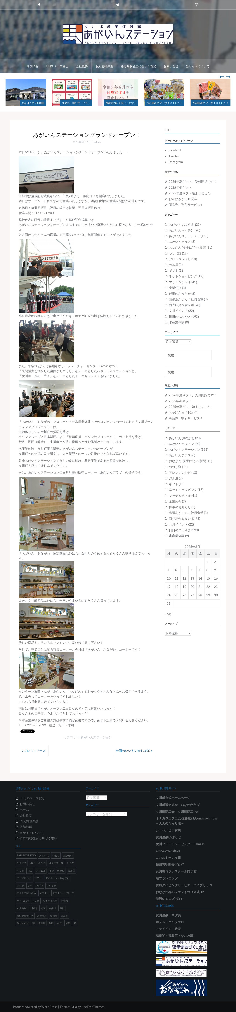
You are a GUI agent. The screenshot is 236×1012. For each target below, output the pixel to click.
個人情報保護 (104, 66)
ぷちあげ (40, 870)
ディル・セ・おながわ (57, 878)
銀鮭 (51, 923)
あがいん (44, 855)
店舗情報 (33, 66)
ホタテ (20, 885)
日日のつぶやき (180, 316)
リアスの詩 (23, 900)
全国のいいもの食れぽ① (133, 751)
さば (32, 863)
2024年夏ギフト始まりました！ (118, 103)
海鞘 (62, 908)
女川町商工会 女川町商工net (177, 811)
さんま (41, 863)
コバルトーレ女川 (168, 857)
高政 (59, 923)
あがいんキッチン (181, 230)
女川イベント (178, 311)
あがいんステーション (96, 737)
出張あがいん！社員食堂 (186, 299)
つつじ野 (175, 253)
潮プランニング (167, 878)
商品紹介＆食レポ (181, 305)
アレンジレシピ (180, 259)
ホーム (24, 810)
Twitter (174, 156)
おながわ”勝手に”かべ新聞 (187, 247)
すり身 (20, 870)
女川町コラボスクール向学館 (176, 871)
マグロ (39, 885)
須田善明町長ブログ (170, 864)
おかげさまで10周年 (183, 199)
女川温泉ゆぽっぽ (168, 837)
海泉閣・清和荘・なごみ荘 (174, 936)
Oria (74, 1007)
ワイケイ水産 (50, 900)
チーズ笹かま (24, 878)
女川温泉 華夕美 (168, 915)
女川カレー (23, 908)
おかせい (68, 855)
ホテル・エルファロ (170, 922)
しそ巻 (70, 863)
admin (97, 142)
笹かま (64, 915)
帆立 (43, 908)
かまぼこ (21, 863)
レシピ (35, 900)
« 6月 (168, 614)
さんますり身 (56, 863)
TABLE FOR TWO (26, 855)
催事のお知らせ (180, 293)
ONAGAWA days (168, 851)
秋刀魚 (53, 915)
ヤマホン (44, 893)
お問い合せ (171, 66)
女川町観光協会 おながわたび (178, 805)
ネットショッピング (183, 276)
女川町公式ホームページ (173, 798)
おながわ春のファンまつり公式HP (180, 892)
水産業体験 (177, 322)
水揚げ (52, 908)
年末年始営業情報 (218, 103)
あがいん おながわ (182, 224)
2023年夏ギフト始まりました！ (164, 103)
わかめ (60, 870)
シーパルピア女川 (168, 830)
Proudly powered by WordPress (35, 1007)
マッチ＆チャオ (180, 282)
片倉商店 (42, 915)
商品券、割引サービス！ (30, 103)
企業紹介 (175, 288)
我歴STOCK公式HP (169, 899)
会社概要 (82, 66)
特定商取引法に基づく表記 (138, 66)
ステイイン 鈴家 (168, 929)
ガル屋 (173, 265)
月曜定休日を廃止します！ (74, 103)
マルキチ (51, 885)
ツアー (38, 878)
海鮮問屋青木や (25, 915)
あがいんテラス (180, 242)
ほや (51, 870)
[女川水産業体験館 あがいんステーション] (118, 34)
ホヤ (29, 885)
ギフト (173, 270)
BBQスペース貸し (57, 66)
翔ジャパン (23, 923)
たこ (29, 870)
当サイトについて (197, 66)
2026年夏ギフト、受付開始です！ (193, 181)
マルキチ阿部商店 (26, 893)
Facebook (175, 150)
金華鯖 (41, 923)
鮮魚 (67, 923)
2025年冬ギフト (180, 187)
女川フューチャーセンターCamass (180, 844)
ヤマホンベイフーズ (63, 893)
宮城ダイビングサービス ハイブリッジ (184, 885)
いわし (56, 855)
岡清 (34, 908)
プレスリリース (35, 751)
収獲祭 (64, 900)
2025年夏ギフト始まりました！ (191, 193)
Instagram (176, 162)
